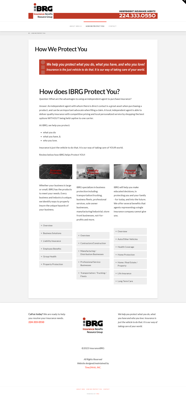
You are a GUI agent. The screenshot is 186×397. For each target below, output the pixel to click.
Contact (106, 389)
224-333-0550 (36, 322)
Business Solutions (52, 233)
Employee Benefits (52, 248)
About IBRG (80, 389)
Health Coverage (126, 247)
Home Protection (126, 254)
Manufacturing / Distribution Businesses (92, 252)
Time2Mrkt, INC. (93, 367)
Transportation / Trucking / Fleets (93, 274)
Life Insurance (124, 273)
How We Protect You (94, 389)
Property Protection (53, 264)
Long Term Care (125, 281)
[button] (184, 2)
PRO (97, 393)
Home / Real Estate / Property (127, 264)
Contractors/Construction (93, 243)
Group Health (49, 256)
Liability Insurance (52, 241)
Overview (47, 225)
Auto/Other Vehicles (128, 239)
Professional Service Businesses (90, 263)
